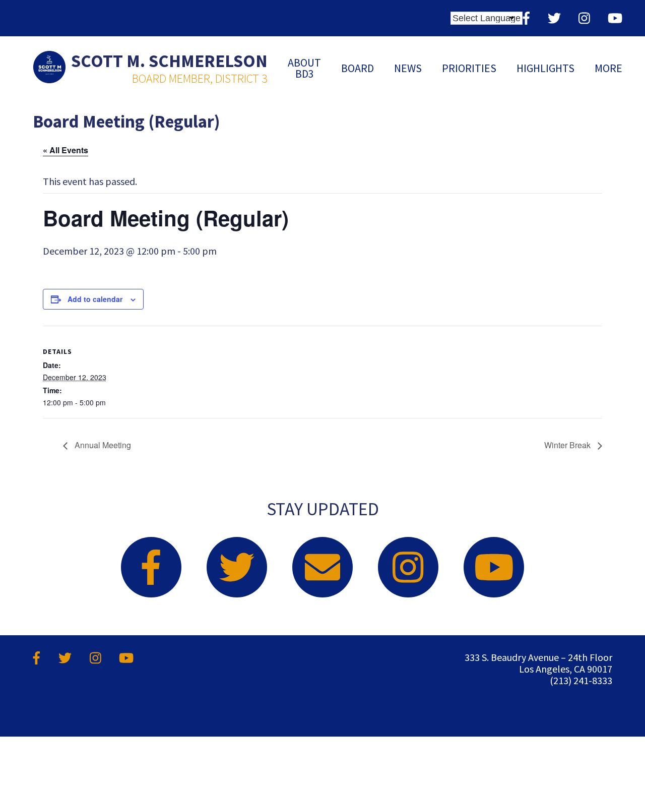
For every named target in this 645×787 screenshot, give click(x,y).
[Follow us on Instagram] (584, 18)
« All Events (65, 150)
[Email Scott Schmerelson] (322, 567)
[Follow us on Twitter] (554, 18)
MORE (608, 68)
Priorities (469, 68)
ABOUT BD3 (304, 68)
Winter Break (568, 445)
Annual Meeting (102, 445)
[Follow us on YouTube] (615, 18)
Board (357, 68)
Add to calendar (95, 299)
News (408, 68)
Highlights (545, 68)
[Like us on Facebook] (526, 18)
